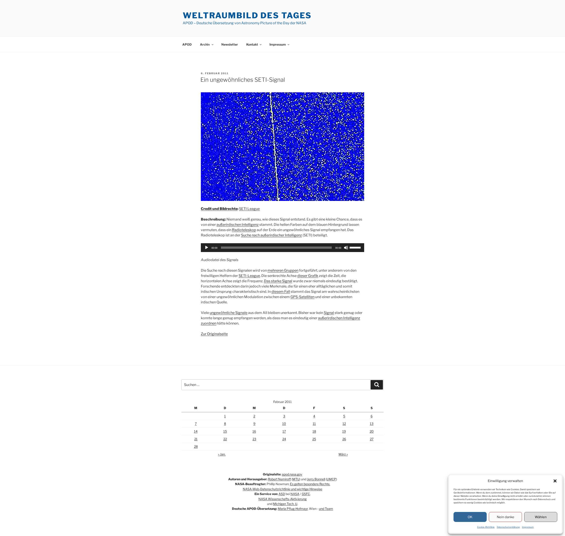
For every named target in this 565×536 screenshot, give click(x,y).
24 (284, 439)
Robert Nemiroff (279, 479)
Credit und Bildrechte (219, 209)
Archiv (205, 44)
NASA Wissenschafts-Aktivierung (282, 499)
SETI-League (249, 276)
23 (254, 439)
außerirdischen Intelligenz (238, 225)
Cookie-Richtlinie (486, 527)
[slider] (356, 247)
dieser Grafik (307, 276)
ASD (282, 494)
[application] (282, 247)
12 (344, 423)
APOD (187, 44)
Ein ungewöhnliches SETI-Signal (242, 79)
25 (314, 439)
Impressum (528, 527)
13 (371, 423)
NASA (294, 494)
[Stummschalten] (346, 247)
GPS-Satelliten (302, 297)
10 (284, 423)
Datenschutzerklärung (508, 527)
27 (371, 439)
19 (344, 431)
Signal (329, 313)
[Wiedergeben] (206, 247)
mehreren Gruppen (282, 270)
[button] (555, 481)
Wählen (541, 517)
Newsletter (229, 44)
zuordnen (208, 323)
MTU (295, 479)
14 (196, 431)
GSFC (306, 494)
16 (254, 431)
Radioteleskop (244, 230)
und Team (326, 508)
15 (225, 431)
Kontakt (252, 44)
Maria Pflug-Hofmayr (293, 508)
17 (284, 431)
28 (196, 446)
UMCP (331, 479)
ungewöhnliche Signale (228, 313)
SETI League (249, 209)
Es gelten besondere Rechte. (310, 484)
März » (343, 454)
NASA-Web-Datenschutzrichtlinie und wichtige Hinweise (282, 489)
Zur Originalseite (214, 334)
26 (344, 439)
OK (470, 517)
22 (225, 439)
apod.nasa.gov (292, 474)
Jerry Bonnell (316, 479)
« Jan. (222, 454)
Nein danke (505, 517)
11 (314, 423)
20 (372, 431)
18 (314, 431)
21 (196, 439)
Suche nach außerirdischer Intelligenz (271, 235)
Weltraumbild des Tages (247, 15)
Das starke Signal (278, 281)
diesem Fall (280, 291)
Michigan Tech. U (285, 504)
